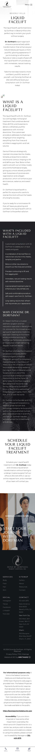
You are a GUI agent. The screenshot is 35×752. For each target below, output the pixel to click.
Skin (4, 590)
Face (5, 583)
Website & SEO (10, 657)
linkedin (6, 610)
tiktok (5, 604)
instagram (7, 601)
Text (29, 751)
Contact (22, 590)
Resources (23, 587)
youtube (6, 614)
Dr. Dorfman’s (10, 42)
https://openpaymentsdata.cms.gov (17, 711)
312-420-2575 (24, 601)
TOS (19, 654)
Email (17, 750)
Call (6, 751)
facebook (7, 607)
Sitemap (25, 654)
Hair (4, 587)
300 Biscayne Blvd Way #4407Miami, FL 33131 (25, 636)
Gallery (22, 580)
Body (5, 580)
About (21, 583)
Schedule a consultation (17, 516)
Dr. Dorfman (21, 465)
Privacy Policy (11, 654)
